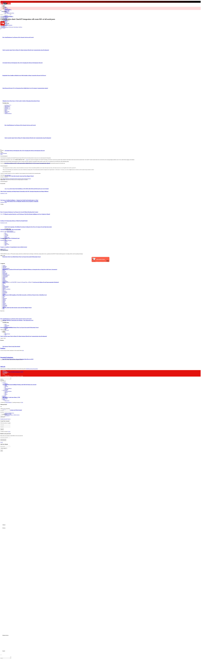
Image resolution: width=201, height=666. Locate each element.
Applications (7, 521)
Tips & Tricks (7, 67)
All (5, 7)
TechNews (4, 6)
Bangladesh (4, 269)
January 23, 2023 (3, 231)
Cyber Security (5, 276)
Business (4, 272)
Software (6, 515)
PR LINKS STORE (8, 413)
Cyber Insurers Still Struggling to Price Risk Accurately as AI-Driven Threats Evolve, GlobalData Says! (25, 294)
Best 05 (4, 650)
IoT (3, 284)
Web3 (6, 74)
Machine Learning (6, 286)
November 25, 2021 (3, 222)
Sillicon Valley (7, 198)
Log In (9, 431)
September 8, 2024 (3, 202)
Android (4, 265)
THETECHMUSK (9, 25)
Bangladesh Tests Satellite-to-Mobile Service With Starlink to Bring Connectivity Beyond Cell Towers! (24, 75)
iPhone (4, 285)
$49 (23, 350)
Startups (6, 61)
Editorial (4, 277)
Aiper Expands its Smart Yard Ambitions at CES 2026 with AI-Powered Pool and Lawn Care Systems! (27, 188)
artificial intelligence (10, 353)
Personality (6, 369)
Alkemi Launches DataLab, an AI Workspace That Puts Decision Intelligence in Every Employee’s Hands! (27, 214)
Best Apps (4, 271)
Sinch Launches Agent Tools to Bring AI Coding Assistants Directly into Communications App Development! (26, 50)
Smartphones (5, 298)
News (6, 502)
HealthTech (6, 12)
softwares (6, 58)
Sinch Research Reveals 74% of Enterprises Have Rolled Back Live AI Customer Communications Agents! (25, 152)
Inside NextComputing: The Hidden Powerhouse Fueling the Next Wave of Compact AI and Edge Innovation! (28, 226)
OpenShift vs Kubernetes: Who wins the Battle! (10, 229)
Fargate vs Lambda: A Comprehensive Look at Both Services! (13, 247)
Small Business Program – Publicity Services (12, 644)
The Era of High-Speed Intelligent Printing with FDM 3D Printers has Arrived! (19, 384)
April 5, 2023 (2, 26)
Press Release (16, 27)
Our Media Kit (7, 647)
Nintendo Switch (7, 106)
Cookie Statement (5, 372)
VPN (5, 518)
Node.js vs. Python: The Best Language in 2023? (13, 371)
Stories (6, 64)
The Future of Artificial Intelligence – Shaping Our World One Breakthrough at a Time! (19, 200)
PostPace (2, 348)
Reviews (4, 527)
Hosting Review (7, 534)
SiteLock (2, 366)
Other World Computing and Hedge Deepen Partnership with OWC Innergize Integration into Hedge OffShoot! (24, 191)
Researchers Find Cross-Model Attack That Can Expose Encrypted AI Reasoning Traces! (22, 415)
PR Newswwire (5, 397)
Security (6, 55)
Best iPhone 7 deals (8, 176)
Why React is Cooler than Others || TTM (11, 397)
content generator (24, 178)
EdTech (4, 278)
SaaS (5, 52)
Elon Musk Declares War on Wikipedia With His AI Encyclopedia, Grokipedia (21, 201)
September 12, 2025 (3, 193)
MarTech (4, 288)
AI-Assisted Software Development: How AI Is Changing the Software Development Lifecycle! (23, 62)
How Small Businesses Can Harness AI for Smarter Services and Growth (18, 89)
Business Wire (7, 10)
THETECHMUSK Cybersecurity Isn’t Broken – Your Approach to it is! (18, 494)
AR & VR (6, 8)
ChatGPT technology (17, 178)
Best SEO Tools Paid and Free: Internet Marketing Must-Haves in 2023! (18, 568)
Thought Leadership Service (9, 638)
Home (1, 16)
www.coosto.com (7, 175)
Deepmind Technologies (6, 357)
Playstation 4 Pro (7, 188)
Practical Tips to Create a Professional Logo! (10, 238)
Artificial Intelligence (8, 9)
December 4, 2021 (3, 240)
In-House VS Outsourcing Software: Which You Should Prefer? (14, 220)
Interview (4, 283)
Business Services (5, 635)
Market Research (5, 287)
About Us (4, 1)
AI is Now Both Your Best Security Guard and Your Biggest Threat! (19, 176)
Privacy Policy (5, 371)
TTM (3, 5)
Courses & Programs (8, 385)
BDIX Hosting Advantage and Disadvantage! (12, 631)
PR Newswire (11, 27)
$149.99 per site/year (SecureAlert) (32, 368)
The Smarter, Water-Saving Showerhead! (11, 552)
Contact (6, 7)
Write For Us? (5, 373)
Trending (6, 201)
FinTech (4, 279)
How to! (6, 509)
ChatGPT (12, 178)
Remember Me (4, 414)
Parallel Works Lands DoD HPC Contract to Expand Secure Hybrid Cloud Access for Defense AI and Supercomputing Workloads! (31, 447)
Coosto (27, 159)
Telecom (4, 524)
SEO (5, 537)
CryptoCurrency (5, 275)
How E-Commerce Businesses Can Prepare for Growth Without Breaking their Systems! (19, 212)
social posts (29, 178)
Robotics (4, 294)
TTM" (22, 376)
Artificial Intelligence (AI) (6, 178)
